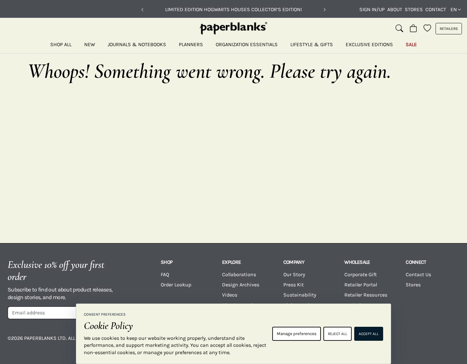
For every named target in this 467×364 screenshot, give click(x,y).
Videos (229, 295)
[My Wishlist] (427, 29)
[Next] (325, 10)
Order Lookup (176, 285)
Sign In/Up (372, 9)
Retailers (449, 28)
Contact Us (418, 274)
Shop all (60, 44)
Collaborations (239, 274)
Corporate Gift (360, 274)
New (89, 44)
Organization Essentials (247, 44)
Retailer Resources (365, 295)
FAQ (165, 274)
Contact (435, 9)
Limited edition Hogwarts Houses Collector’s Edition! (233, 9)
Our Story (294, 274)
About (394, 9)
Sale (411, 44)
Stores (414, 9)
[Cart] (413, 29)
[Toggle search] (399, 29)
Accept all (369, 334)
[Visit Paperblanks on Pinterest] (449, 342)
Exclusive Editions (369, 44)
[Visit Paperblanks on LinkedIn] (424, 342)
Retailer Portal (360, 285)
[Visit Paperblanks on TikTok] (399, 342)
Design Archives (240, 285)
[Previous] (142, 10)
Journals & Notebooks (137, 44)
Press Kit (293, 285)
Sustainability (299, 295)
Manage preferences (296, 333)
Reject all (337, 334)
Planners (191, 44)
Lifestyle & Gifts (311, 44)
